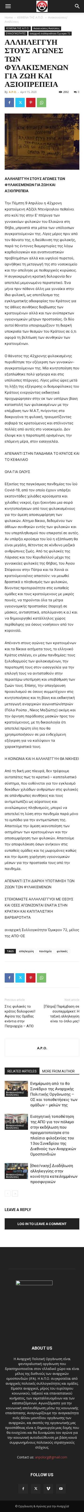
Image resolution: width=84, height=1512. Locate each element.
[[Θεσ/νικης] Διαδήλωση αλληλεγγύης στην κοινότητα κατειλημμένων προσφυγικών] (16, 1171)
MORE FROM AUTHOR (58, 1071)
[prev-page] (7, 1193)
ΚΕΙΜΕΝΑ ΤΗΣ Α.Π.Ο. (30, 17)
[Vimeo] (48, 1489)
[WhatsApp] (41, 102)
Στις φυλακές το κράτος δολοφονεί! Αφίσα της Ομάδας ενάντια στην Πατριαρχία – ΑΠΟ (20, 1016)
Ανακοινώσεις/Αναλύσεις (46, 28)
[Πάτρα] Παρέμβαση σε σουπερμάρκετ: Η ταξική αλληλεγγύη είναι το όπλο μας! (61, 1013)
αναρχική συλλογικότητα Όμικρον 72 (50, 33)
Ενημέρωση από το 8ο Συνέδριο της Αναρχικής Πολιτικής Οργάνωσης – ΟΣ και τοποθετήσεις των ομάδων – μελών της (53, 1094)
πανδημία (45, 951)
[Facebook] (9, 102)
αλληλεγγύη (26, 951)
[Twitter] (20, 102)
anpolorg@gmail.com (51, 1457)
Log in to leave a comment (42, 1224)
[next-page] (15, 1193)
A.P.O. (13, 92)
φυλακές (62, 951)
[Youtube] (61, 1489)
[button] (7, 6)
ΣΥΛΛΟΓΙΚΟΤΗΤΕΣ (16, 33)
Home (9, 17)
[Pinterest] (30, 102)
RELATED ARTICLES (22, 1071)
